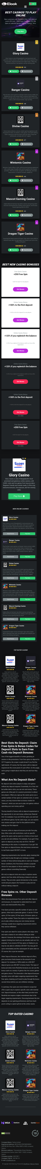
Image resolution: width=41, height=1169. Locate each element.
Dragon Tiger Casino (16, 626)
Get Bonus (20, 289)
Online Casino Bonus (20, 302)
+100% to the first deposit (20, 305)
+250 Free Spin (20, 274)
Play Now (20, 31)
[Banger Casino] (20, 87)
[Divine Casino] (20, 123)
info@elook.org (10, 1160)
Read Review (27, 71)
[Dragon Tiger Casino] (20, 230)
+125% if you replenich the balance (20, 336)
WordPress (27, 1164)
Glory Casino (13, 517)
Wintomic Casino (15, 585)
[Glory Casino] (20, 50)
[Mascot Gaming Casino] (20, 196)
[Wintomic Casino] (20, 159)
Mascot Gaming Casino (17, 606)
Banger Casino (14, 540)
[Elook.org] (9, 4)
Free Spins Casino (20, 272)
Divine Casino (14, 563)
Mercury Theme (34, 1164)
